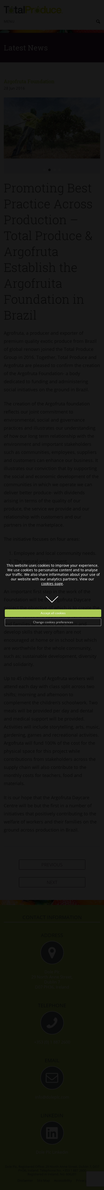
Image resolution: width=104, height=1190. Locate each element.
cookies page (52, 583)
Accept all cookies (53, 613)
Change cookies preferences (53, 622)
